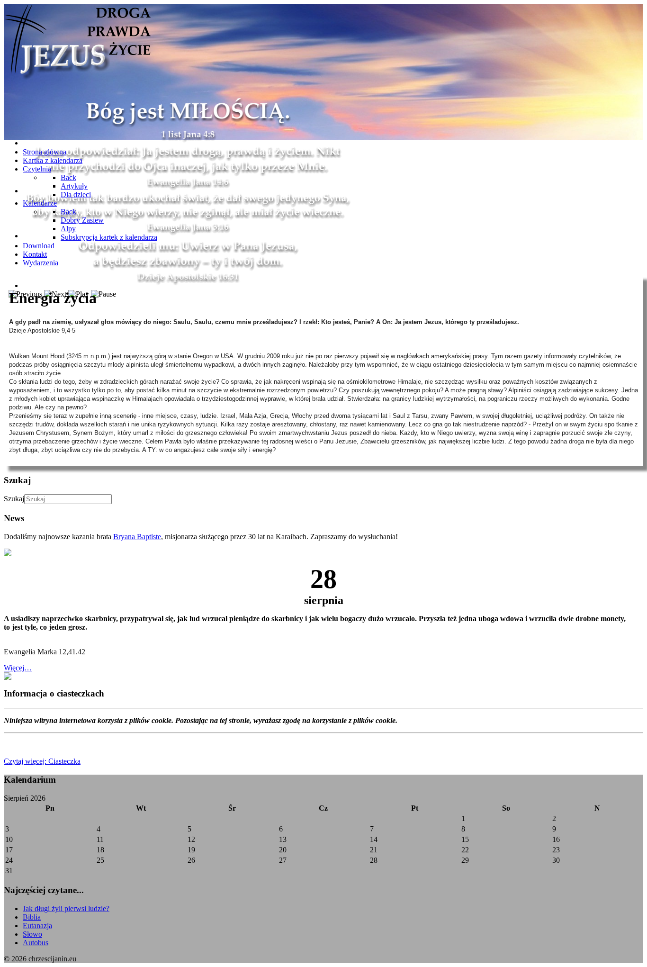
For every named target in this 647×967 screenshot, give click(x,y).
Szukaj (14, 499)
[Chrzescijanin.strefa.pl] (77, 81)
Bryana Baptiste (137, 537)
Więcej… (18, 668)
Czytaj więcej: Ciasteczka (42, 761)
